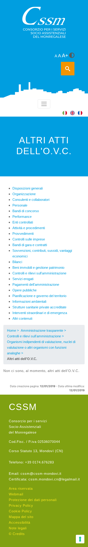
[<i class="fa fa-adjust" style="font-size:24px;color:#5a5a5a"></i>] (71, 56)
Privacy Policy (21, 505)
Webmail (16, 494)
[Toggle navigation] (44, 103)
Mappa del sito (21, 517)
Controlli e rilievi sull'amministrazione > (35, 336)
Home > (13, 330)
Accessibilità (19, 522)
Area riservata (21, 488)
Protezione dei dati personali (33, 500)
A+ (65, 55)
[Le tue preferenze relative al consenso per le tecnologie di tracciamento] (80, 539)
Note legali (18, 528)
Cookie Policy (20, 511)
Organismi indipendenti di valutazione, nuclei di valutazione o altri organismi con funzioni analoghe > (41, 347)
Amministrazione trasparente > (43, 330)
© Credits (17, 534)
